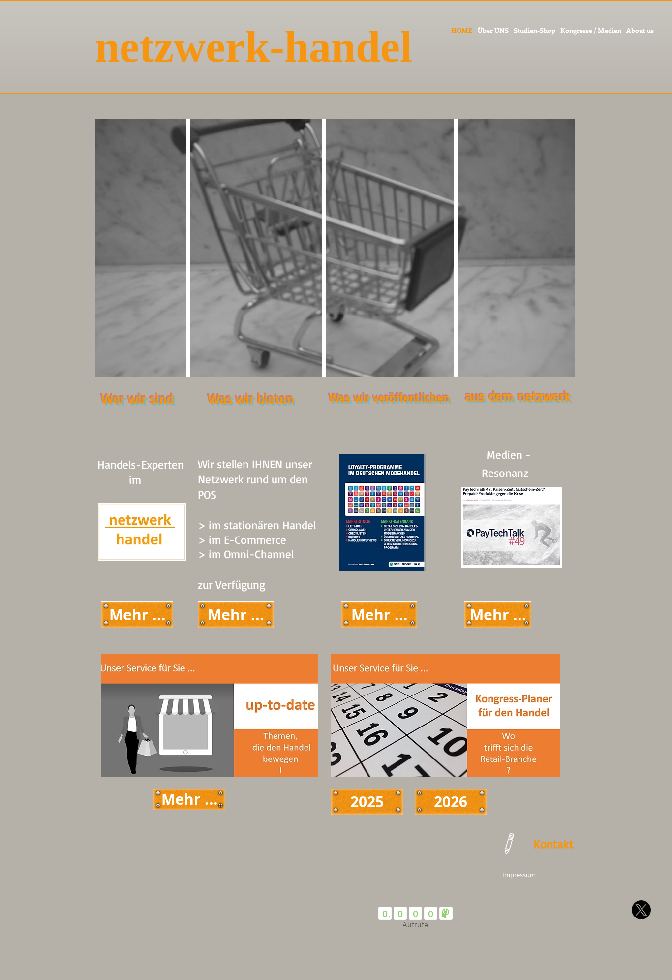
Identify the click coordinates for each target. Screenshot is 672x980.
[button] (511, 527)
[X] (641, 909)
